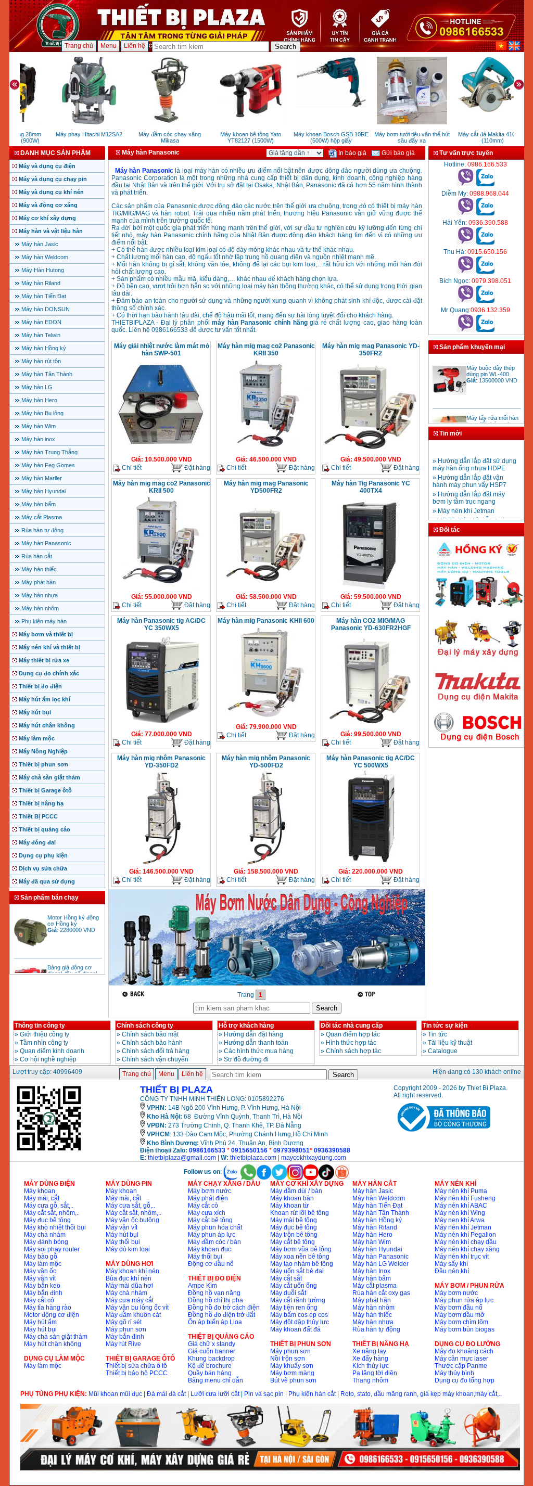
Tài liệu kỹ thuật (450, 1042)
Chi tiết (131, 467)
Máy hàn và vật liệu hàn (51, 231)
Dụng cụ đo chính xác (49, 673)
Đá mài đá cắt (166, 1394)
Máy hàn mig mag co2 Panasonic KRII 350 (266, 349)
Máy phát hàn (38, 582)
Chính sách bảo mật (150, 1034)
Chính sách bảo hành (152, 1042)
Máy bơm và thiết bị (46, 634)
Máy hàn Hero (39, 400)
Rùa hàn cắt (36, 556)
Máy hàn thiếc (39, 569)
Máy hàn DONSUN (45, 309)
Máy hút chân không (47, 725)
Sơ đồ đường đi (246, 1059)
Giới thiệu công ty (44, 1034)
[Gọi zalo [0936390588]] (485, 242)
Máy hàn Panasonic (46, 543)
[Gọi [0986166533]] (465, 184)
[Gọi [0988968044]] (465, 213)
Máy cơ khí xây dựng (47, 218)
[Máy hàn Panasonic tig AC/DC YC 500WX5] (370, 862)
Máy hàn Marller (41, 478)
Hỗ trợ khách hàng (246, 1025)
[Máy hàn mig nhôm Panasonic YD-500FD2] (266, 862)
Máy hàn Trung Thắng (49, 452)
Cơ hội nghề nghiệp (48, 1059)
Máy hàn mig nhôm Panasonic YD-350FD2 (161, 761)
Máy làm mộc (37, 738)
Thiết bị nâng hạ (41, 803)
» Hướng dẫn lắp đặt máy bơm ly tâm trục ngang (469, 488)
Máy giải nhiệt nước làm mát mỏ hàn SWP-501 (161, 349)
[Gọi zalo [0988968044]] (485, 213)
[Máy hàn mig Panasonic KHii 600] (266, 718)
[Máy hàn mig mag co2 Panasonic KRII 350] (266, 450)
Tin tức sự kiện (445, 1025)
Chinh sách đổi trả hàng (155, 1051)
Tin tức (437, 1034)
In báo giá (351, 153)
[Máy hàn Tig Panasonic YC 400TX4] (370, 588)
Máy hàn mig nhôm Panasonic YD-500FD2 (266, 761)
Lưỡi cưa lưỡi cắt (215, 1394)
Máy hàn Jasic (39, 244)
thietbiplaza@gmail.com (182, 1157)
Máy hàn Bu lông (42, 413)
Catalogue (443, 1051)
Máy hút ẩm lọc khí (44, 699)
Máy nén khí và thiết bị (49, 647)
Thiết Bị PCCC (38, 816)
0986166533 (207, 1150)
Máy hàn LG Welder (380, 1263)
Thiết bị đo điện (40, 686)
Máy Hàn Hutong (42, 270)
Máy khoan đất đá (295, 1329)
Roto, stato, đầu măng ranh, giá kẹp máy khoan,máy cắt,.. (421, 1394)
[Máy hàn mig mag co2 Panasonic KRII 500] (161, 588)
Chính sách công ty (145, 1025)
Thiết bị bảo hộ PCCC (137, 1373)
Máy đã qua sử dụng (47, 881)
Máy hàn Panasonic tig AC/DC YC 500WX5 (370, 761)
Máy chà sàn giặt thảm (49, 777)
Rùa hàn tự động (42, 530)
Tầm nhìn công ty (44, 1042)
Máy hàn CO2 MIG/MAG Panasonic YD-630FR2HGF (371, 624)
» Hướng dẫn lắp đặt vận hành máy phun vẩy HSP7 (469, 471)
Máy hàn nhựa (39, 595)
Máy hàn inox (38, 439)
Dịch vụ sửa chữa (43, 868)
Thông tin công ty (40, 1025)
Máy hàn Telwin (40, 335)
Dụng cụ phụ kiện (43, 855)
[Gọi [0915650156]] (465, 271)
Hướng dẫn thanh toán (256, 1042)
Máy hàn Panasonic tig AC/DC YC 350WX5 (161, 624)
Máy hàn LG (37, 387)
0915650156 (249, 1150)
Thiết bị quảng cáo (44, 829)
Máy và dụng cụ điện (47, 166)
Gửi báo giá (397, 153)
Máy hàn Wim (38, 426)
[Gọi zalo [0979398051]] (485, 300)
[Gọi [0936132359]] (465, 330)
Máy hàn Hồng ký (43, 348)
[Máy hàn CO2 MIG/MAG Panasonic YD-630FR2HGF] (370, 725)
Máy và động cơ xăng (48, 205)
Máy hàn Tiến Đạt (43, 296)
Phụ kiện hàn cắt (312, 1394)
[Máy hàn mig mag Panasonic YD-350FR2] (370, 450)
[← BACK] (134, 994)
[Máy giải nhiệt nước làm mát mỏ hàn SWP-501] (161, 450)
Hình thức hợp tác (351, 1042)
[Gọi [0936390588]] (465, 242)
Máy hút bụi (35, 712)
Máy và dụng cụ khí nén (51, 192)
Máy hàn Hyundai (43, 491)
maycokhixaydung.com (313, 1157)
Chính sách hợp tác (353, 1051)
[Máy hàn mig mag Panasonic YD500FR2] (266, 588)
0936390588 (332, 1150)
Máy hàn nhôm (40, 608)
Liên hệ (134, 45)
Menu (108, 45)
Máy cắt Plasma (41, 517)
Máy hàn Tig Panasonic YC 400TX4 (371, 487)
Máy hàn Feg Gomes (48, 465)
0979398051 (291, 1150)
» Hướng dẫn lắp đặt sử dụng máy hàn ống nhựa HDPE (474, 454)
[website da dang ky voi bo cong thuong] (442, 1133)
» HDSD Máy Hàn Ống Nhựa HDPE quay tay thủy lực (473, 514)
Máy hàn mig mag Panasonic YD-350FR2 (371, 349)
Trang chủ (79, 45)
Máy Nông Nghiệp (43, 751)
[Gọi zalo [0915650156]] (485, 271)
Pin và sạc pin (264, 1394)
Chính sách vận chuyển (155, 1059)
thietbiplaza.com (253, 1157)
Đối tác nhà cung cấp (352, 1025)
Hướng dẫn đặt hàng (253, 1034)
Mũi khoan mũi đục (115, 1394)
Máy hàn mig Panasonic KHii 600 (266, 620)
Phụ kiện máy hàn (44, 621)
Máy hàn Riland (40, 283)
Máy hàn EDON (41, 322)
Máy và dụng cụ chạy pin (53, 179)
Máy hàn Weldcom (44, 257)
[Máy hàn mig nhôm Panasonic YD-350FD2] (161, 862)
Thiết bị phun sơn (43, 764)
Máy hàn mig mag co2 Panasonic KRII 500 (161, 487)
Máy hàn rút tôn (41, 361)
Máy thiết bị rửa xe (44, 660)
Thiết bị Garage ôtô (45, 790)
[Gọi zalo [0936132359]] (485, 330)
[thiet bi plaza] (49, 1150)
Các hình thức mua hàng (259, 1051)
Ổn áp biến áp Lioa (215, 1322)
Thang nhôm (370, 1380)
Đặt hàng (196, 467)
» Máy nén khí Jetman (463, 501)
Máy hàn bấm (38, 504)
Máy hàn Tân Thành (46, 374)
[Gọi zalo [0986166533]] (485, 184)
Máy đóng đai (37, 842)
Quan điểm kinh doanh (52, 1051)
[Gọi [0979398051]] (465, 300)
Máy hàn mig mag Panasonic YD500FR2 (266, 487)
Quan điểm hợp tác (353, 1034)
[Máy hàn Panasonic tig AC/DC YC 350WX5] (161, 725)
